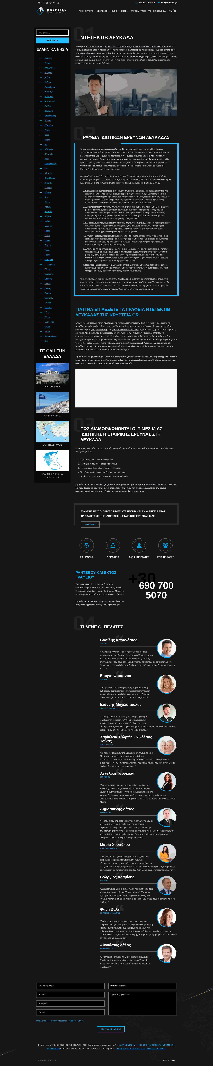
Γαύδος (48, 106)
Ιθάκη (47, 135)
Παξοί (47, 236)
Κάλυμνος (49, 149)
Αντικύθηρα (50, 87)
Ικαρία (47, 140)
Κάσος (47, 159)
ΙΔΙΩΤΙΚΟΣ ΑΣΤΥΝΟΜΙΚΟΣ (161, 1045)
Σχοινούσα (49, 322)
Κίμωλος (48, 183)
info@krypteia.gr (169, 3)
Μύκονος (49, 226)
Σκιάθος (48, 293)
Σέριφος (48, 279)
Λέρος (47, 202)
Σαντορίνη (49, 274)
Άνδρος (48, 82)
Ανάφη (47, 77)
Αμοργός (48, 73)
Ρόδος (47, 255)
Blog (114, 11)
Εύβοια (48, 121)
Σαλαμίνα (49, 260)
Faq (150, 11)
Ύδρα (47, 331)
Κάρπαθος (49, 154)
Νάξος (47, 231)
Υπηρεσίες (102, 11)
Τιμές (143, 11)
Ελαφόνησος (50, 116)
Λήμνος (48, 216)
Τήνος (47, 327)
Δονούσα (49, 111)
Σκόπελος (49, 298)
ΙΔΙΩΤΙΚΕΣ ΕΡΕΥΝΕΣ (155, 1048)
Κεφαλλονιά (50, 178)
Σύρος (47, 317)
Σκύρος (48, 303)
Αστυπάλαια (50, 101)
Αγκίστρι (48, 58)
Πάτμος (48, 245)
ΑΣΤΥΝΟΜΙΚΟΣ (126, 1045)
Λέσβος (48, 207)
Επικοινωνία (159, 11)
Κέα (46, 168)
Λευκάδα (48, 212)
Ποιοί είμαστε (86, 11)
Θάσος (48, 130)
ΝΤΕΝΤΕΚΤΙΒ (53, 1048)
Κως (47, 197)
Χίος (47, 341)
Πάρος (47, 240)
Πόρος (47, 250)
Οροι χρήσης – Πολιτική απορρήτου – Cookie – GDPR (60, 1021)
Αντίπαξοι (49, 92)
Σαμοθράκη (50, 264)
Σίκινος (48, 284)
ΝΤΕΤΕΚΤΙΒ (141, 1045)
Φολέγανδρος (51, 336)
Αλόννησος (49, 68)
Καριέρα (135, 11)
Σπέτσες (48, 308)
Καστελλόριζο (50, 164)
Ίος (46, 144)
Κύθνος (48, 192)
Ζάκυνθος (49, 125)
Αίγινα (47, 63)
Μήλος (47, 221)
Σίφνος (48, 288)
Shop (123, 11)
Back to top (168, 1061)
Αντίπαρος (49, 97)
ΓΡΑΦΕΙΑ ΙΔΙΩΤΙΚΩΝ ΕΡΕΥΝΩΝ (130, 1048)
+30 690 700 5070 (147, 3)
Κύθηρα (48, 188)
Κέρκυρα (48, 173)
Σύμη (47, 312)
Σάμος (47, 269)
